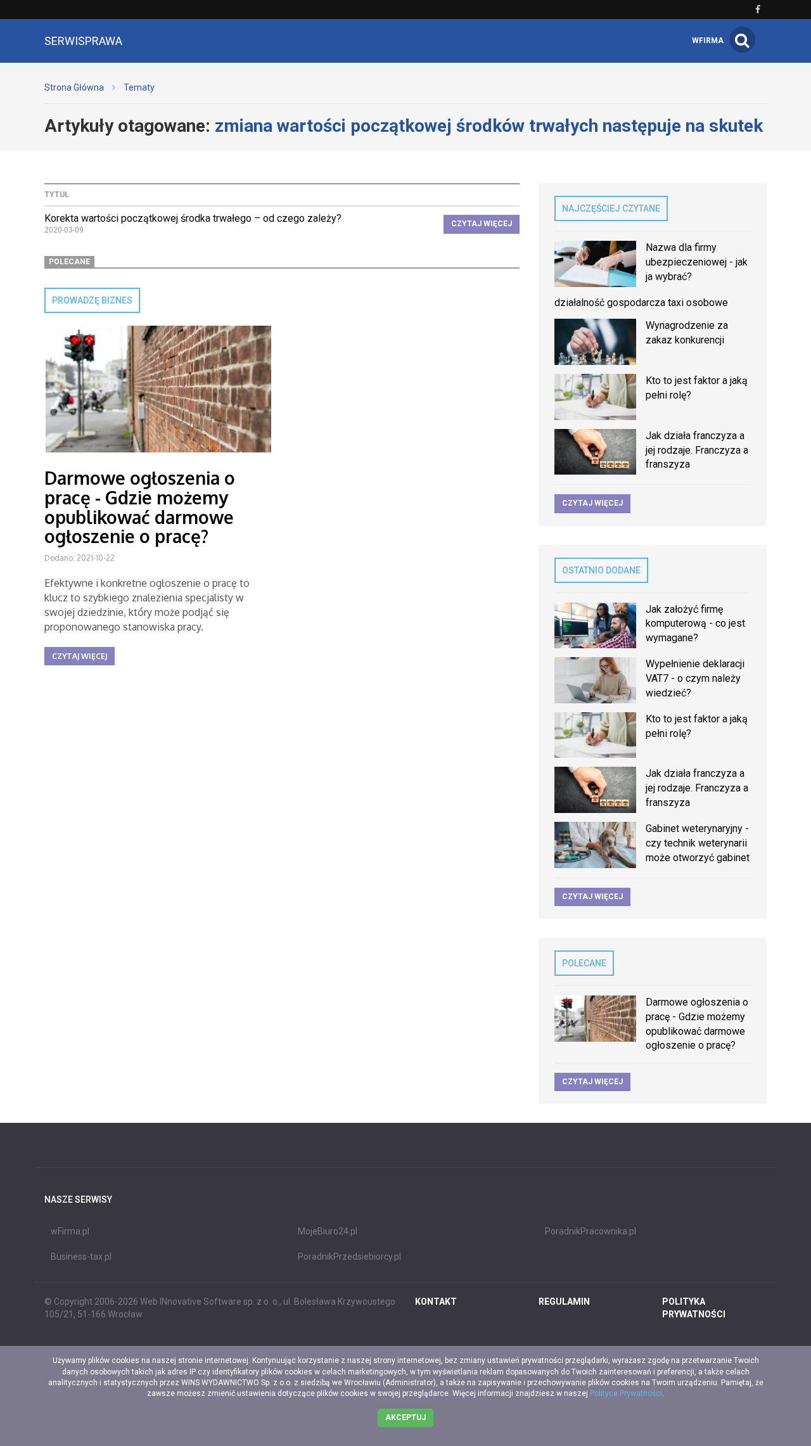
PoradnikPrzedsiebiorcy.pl (349, 1256)
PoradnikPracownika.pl (590, 1231)
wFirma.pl (70, 1231)
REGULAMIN (564, 1301)
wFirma (708, 40)
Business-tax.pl (81, 1256)
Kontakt (436, 1301)
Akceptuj (405, 1417)
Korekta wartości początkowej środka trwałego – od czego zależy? (193, 218)
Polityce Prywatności (626, 1393)
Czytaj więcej (481, 223)
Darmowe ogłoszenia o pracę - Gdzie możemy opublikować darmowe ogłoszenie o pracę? (139, 506)
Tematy (139, 87)
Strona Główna (74, 87)
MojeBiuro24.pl (327, 1231)
